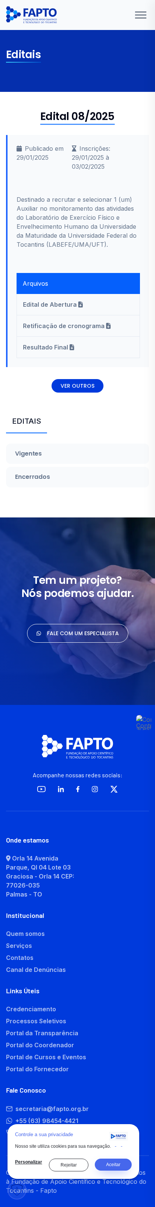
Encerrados (32, 477)
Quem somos (25, 933)
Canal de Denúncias (36, 969)
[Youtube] (41, 789)
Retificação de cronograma (64, 326)
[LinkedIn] (61, 789)
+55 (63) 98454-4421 (46, 1121)
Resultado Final (46, 347)
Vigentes (28, 454)
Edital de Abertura (50, 304)
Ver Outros (77, 386)
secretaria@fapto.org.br (52, 1109)
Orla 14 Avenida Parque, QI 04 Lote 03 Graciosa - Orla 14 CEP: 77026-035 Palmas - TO (40, 876)
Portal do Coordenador (40, 1045)
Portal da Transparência (42, 1033)
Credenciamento (31, 1009)
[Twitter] (114, 789)
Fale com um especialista (83, 633)
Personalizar (28, 1162)
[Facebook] (78, 789)
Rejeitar (69, 1165)
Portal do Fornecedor (37, 1069)
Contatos (19, 957)
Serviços (19, 945)
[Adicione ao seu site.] (118, 1136)
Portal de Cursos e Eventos (46, 1057)
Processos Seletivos (36, 1021)
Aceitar (113, 1164)
